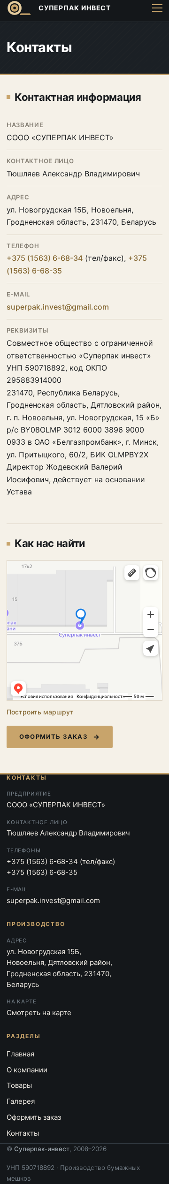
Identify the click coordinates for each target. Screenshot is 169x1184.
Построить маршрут (40, 712)
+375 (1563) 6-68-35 (42, 872)
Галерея (21, 1101)
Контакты (23, 1133)
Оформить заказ (53, 736)
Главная (20, 1053)
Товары (19, 1085)
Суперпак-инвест (41, 1149)
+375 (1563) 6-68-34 (45, 258)
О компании (27, 1069)
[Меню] (157, 8)
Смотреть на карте (39, 1012)
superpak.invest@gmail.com (58, 306)
